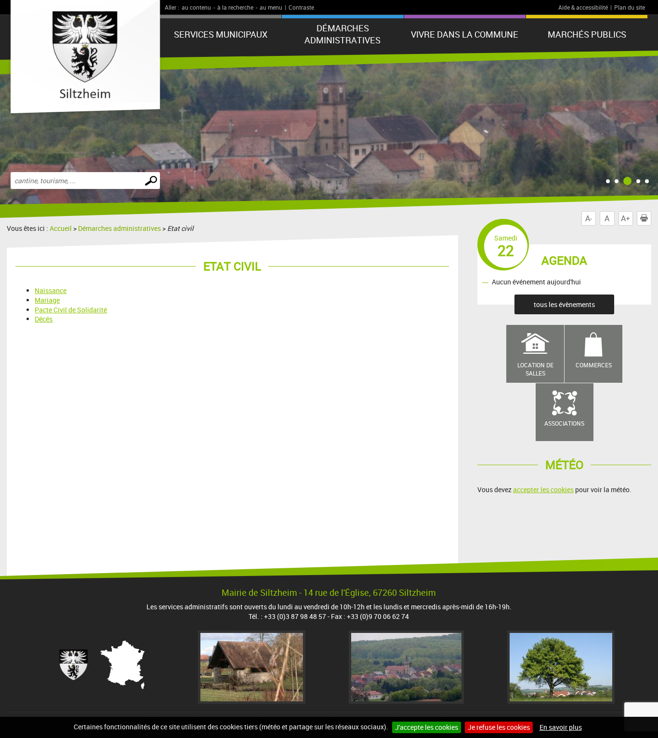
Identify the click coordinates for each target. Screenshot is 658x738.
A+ (625, 218)
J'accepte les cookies (426, 727)
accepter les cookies (543, 489)
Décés (44, 318)
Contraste (301, 7)
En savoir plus (561, 727)
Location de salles (535, 369)
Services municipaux (220, 34)
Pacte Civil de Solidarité (71, 309)
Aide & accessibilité (583, 7)
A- (588, 218)
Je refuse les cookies (499, 727)
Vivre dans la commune (464, 34)
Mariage (47, 300)
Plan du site (629, 7)
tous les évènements (564, 304)
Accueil (61, 228)
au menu (271, 7)
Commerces (594, 365)
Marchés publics (587, 34)
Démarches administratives (342, 34)
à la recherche (235, 7)
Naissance (50, 290)
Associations (564, 423)
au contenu (196, 7)
